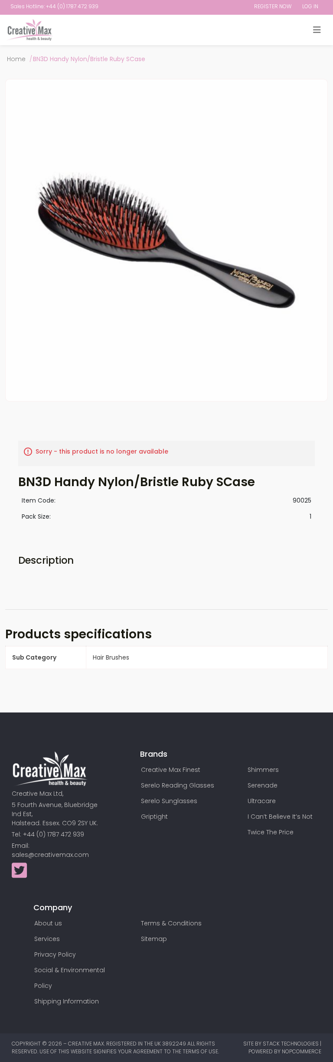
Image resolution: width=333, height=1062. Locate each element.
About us (48, 923)
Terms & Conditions (171, 923)
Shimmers (263, 769)
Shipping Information (66, 1001)
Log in (310, 6)
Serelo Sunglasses (169, 801)
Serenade (263, 785)
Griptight (154, 816)
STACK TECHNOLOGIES (291, 1043)
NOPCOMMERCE (301, 1051)
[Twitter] (19, 874)
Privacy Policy (55, 954)
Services (47, 939)
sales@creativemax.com (50, 854)
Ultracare (262, 801)
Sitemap (154, 939)
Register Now (272, 6)
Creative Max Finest (170, 769)
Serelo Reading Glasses (177, 785)
